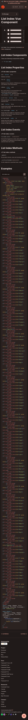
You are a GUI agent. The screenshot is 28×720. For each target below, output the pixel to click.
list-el (3, 79)
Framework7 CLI (5, 672)
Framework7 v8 (5, 680)
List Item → (24, 634)
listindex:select (5, 136)
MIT (12, 710)
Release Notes (4, 656)
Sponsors (3, 652)
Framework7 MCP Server (7, 674)
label (2, 104)
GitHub (2, 704)
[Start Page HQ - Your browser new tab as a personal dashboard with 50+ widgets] (2, 715)
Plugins (2, 693)
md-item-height (5, 118)
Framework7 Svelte (5, 669)
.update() (3, 155)
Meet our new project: (15, 2)
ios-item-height (5, 110)
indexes (3, 87)
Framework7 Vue (5, 665)
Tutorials (3, 689)
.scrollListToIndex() (10, 160)
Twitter (2, 702)
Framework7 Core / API (6, 663)
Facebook (3, 706)
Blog (2, 654)
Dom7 (2, 678)
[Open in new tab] (24, 174)
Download (3, 650)
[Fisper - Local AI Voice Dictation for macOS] (16, 715)
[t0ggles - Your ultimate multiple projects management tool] (6, 715)
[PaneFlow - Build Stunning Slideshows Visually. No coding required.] (4, 715)
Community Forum (5, 687)
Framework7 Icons (5, 676)
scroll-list (4, 97)
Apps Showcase (5, 695)
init (2, 74)
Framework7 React (5, 667)
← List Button (5, 634)
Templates (3, 691)
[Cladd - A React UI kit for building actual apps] (13, 715)
